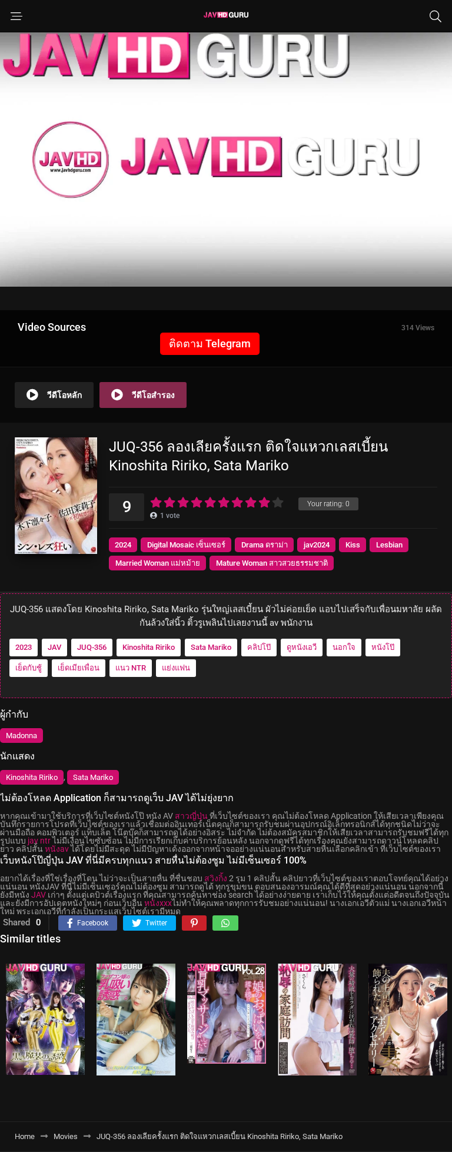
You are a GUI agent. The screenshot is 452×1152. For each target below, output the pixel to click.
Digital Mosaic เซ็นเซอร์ (186, 544)
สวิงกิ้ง (215, 878)
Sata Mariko (211, 647)
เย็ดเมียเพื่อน (78, 667)
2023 (23, 647)
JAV (54, 647)
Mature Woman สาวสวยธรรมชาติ (272, 563)
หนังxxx (158, 903)
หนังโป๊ (382, 647)
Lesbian (389, 544)
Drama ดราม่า (264, 544)
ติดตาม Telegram (210, 343)
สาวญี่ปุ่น (191, 816)
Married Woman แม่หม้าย (157, 563)
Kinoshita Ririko (148, 647)
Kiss (352, 544)
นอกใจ (344, 647)
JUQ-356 (92, 647)
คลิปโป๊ (259, 647)
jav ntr (39, 840)
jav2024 (317, 544)
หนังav (57, 849)
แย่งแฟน (176, 667)
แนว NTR (130, 667)
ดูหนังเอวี (302, 647)
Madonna (21, 735)
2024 (123, 544)
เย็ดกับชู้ (28, 667)
